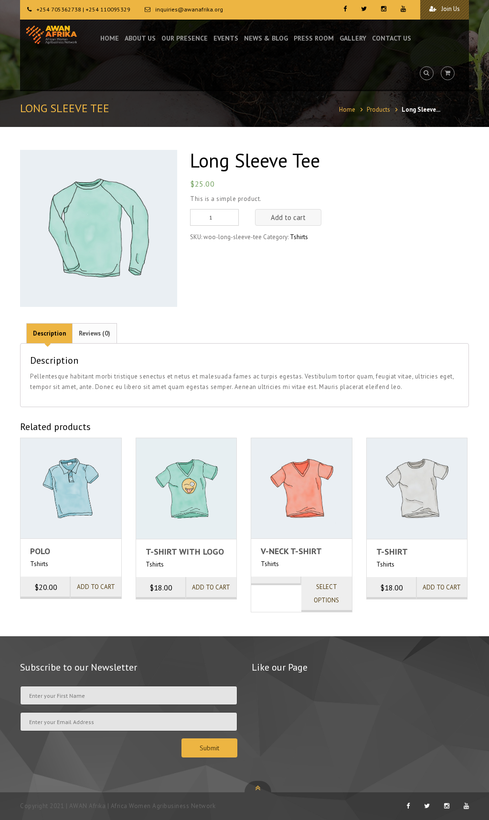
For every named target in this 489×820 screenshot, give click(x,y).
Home (347, 109)
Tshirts (299, 237)
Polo (40, 551)
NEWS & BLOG (266, 38)
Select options (326, 593)
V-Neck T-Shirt (291, 551)
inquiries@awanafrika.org (189, 9)
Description (49, 333)
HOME (109, 38)
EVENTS (225, 38)
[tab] (49, 333)
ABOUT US (140, 38)
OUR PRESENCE (184, 38)
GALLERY (353, 38)
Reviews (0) (94, 333)
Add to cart (288, 217)
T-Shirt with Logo (185, 551)
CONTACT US (391, 38)
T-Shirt (392, 551)
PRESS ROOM (314, 38)
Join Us (450, 9)
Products (378, 109)
